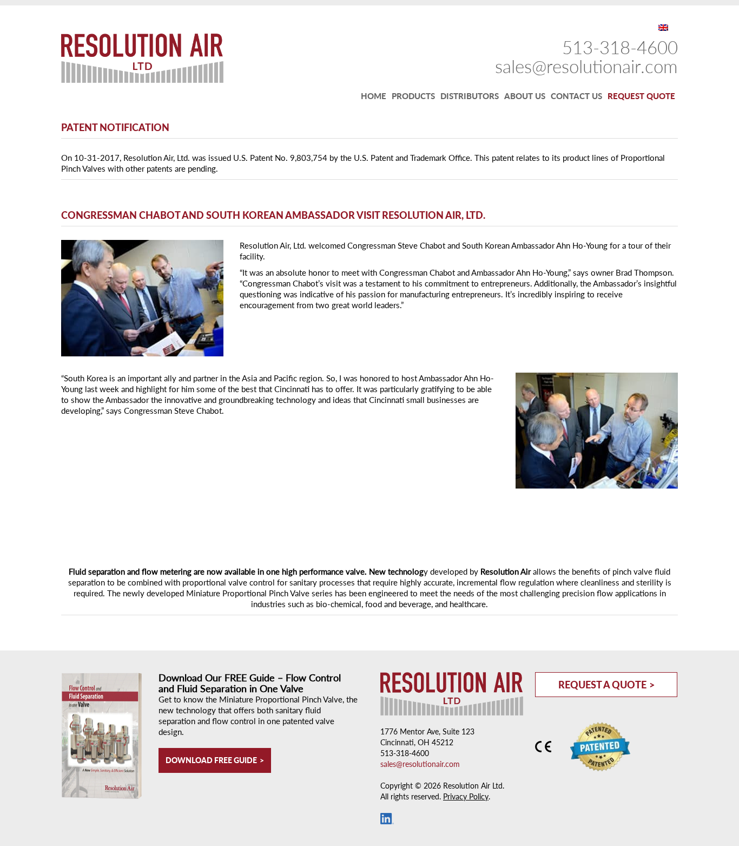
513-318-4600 (620, 47)
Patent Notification (115, 127)
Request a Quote (602, 685)
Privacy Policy (466, 796)
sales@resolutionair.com (586, 66)
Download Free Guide (211, 760)
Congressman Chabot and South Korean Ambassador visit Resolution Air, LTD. (273, 215)
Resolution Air (136, 57)
